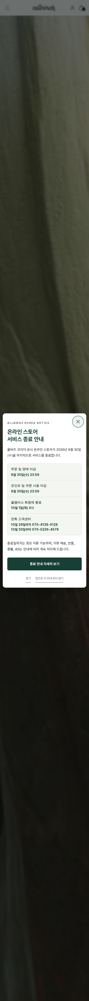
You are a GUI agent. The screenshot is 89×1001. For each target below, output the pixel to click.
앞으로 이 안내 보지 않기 (49, 578)
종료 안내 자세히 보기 (44, 563)
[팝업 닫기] (78, 421)
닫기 (28, 578)
